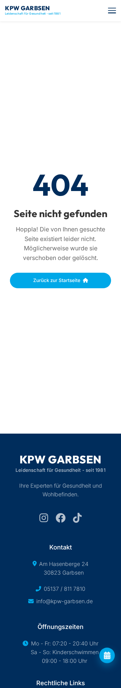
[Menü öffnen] (112, 10)
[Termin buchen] (107, 655)
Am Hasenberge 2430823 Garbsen (63, 568)
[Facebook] (60, 518)
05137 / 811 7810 (64, 588)
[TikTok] (77, 518)
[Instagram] (43, 518)
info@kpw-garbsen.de (64, 601)
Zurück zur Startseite (56, 280)
